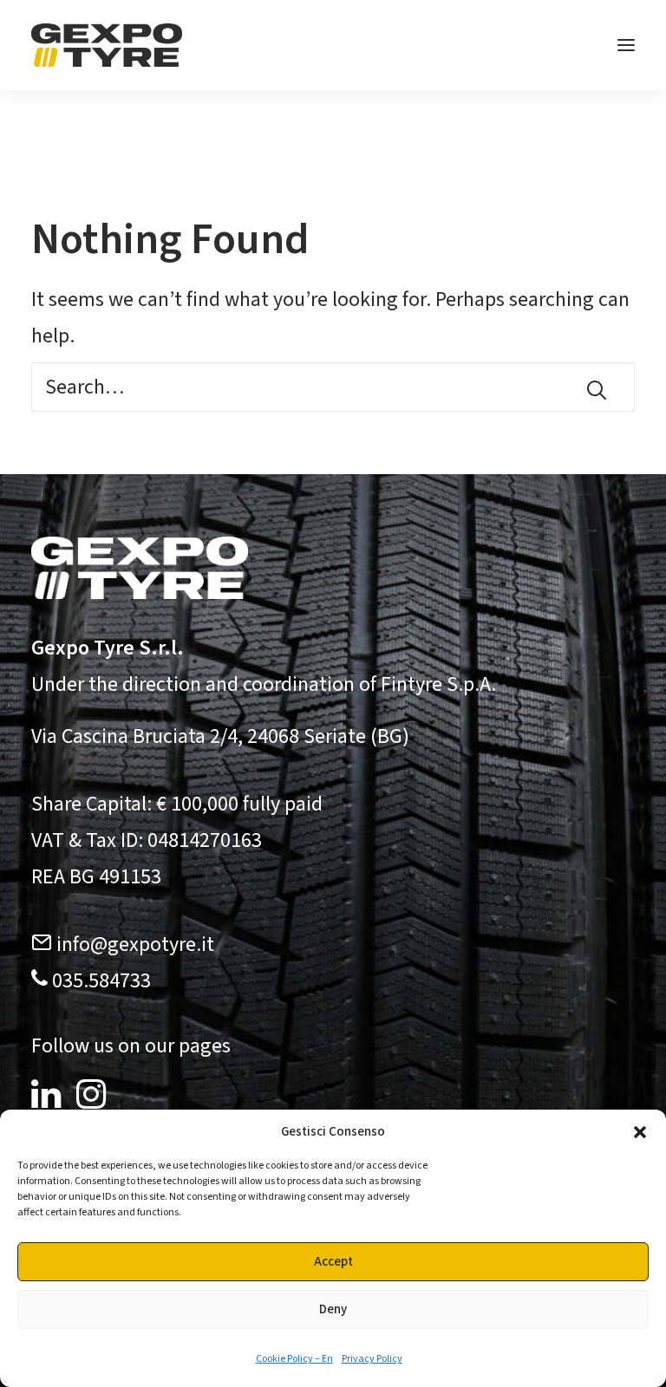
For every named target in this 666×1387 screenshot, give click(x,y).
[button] (640, 1132)
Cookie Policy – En (294, 1358)
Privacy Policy (372, 1358)
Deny (333, 1309)
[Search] (333, 387)
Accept (333, 1262)
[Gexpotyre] (106, 45)
